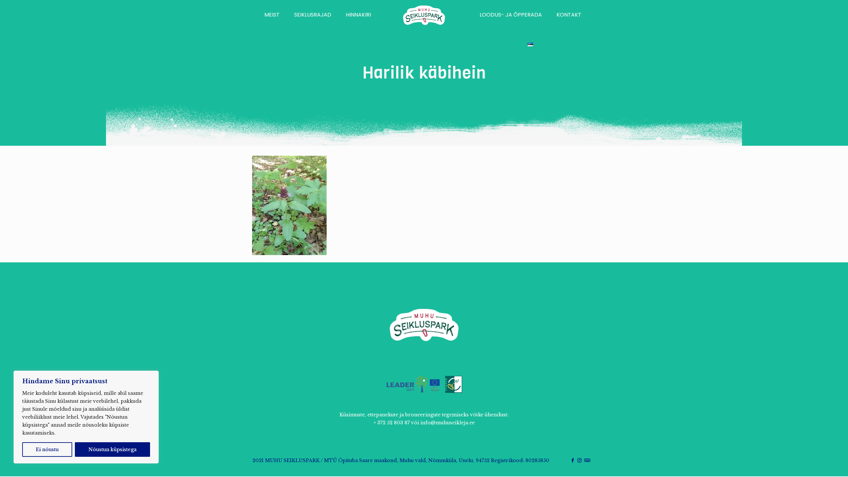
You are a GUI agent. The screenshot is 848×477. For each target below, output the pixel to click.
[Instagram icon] (579, 460)
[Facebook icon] (572, 460)
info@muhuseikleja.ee (447, 423)
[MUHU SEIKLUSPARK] (424, 15)
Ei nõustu (47, 449)
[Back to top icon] (816, 463)
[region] (86, 417)
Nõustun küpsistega (112, 449)
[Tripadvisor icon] (586, 460)
